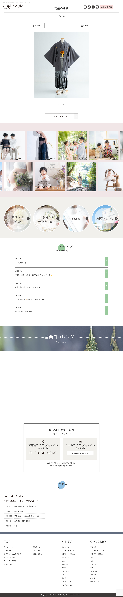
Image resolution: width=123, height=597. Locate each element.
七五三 (64, 561)
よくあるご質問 (9, 557)
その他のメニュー (68, 585)
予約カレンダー (38, 547)
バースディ (65, 557)
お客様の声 (8, 564)
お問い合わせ (37, 554)
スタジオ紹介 (8, 550)
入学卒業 (65, 564)
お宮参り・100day (68, 554)
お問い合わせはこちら (80, 453)
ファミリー (65, 575)
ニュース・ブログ (10, 561)
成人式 (64, 578)
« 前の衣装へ (36, 26)
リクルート (37, 550)
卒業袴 (64, 568)
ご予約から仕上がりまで (12, 554)
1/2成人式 (65, 571)
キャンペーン (8, 547)
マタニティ (65, 547)
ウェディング (66, 582)
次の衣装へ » (86, 26)
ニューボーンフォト (69, 550)
